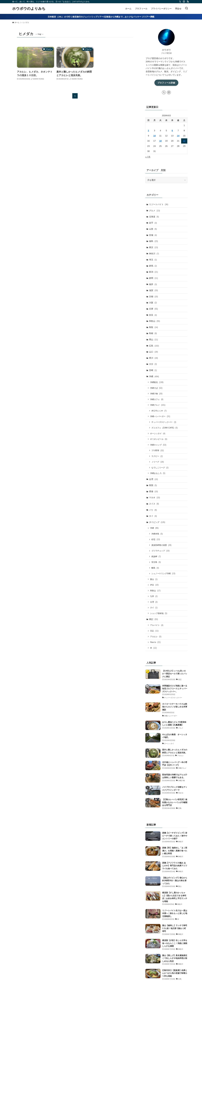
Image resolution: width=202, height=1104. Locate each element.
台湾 (153, 479)
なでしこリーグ (159, 467)
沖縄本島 (157, 534)
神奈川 (154, 253)
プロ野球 (157, 450)
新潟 (153, 272)
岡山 (153, 339)
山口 (153, 352)
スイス (154, 504)
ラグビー (157, 456)
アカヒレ (155, 636)
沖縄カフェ (156, 399)
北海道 (154, 216)
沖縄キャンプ (158, 445)
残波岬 (156, 556)
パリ (153, 510)
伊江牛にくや (159, 411)
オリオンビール (158, 439)
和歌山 (154, 321)
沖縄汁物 (156, 394)
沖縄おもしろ (157, 473)
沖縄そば (156, 388)
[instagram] (184, 1)
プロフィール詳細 (166, 83)
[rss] (188, 1)
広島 (154, 346)
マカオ (154, 497)
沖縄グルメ (157, 405)
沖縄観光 (156, 382)
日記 (154, 631)
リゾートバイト (158, 204)
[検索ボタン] (186, 8)
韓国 (153, 485)
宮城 (153, 235)
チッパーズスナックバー (163, 422)
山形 (153, 229)
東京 (153, 247)
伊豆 (154, 585)
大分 (153, 364)
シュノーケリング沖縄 (163, 573)
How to (155, 642)
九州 (153, 596)
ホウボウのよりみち (29, 8)
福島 (153, 241)
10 (154, 136)
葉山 (153, 579)
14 (178, 136)
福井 (153, 284)
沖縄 (154, 376)
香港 (153, 491)
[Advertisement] (166, 1038)
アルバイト (156, 625)
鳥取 (153, 327)
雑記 (153, 619)
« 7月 (147, 157)
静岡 (153, 278)
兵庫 (153, 309)
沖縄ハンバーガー (160, 416)
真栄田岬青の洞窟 (161, 545)
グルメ (154, 210)
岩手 (153, 223)
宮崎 (153, 370)
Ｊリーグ (157, 462)
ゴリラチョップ (160, 551)
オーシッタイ (157, 433)
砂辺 (155, 539)
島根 (153, 333)
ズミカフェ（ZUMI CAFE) (164, 428)
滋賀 (153, 290)
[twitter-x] (180, 1)
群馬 (153, 266)
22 (184, 141)
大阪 (153, 302)
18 (160, 141)
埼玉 (153, 259)
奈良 (153, 315)
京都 (153, 296)
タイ (153, 516)
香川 (153, 358)
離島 (155, 568)
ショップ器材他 (158, 613)
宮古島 (156, 562)
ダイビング (157, 522)
